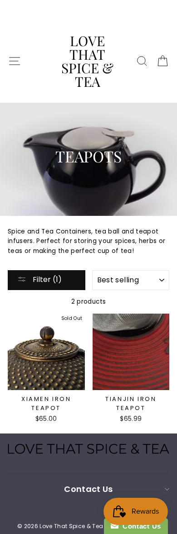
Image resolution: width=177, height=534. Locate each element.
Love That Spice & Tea (87, 61)
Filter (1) (46, 279)
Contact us (88, 489)
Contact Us (139, 526)
